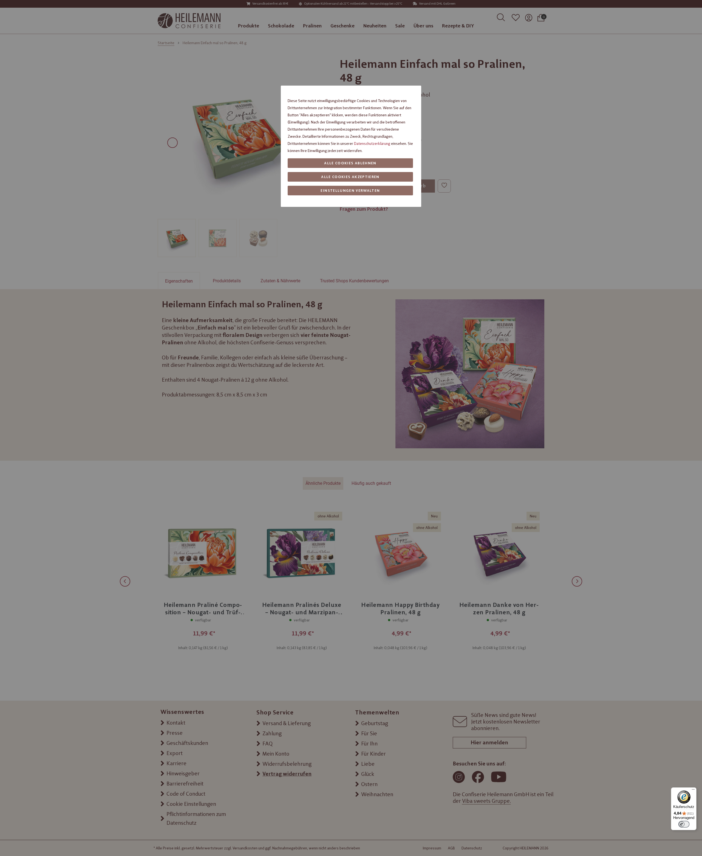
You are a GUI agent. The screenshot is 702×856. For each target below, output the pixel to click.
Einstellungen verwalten (350, 190)
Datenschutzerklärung (372, 143)
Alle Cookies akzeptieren (350, 177)
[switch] (683, 824)
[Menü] (693, 790)
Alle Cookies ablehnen (350, 163)
